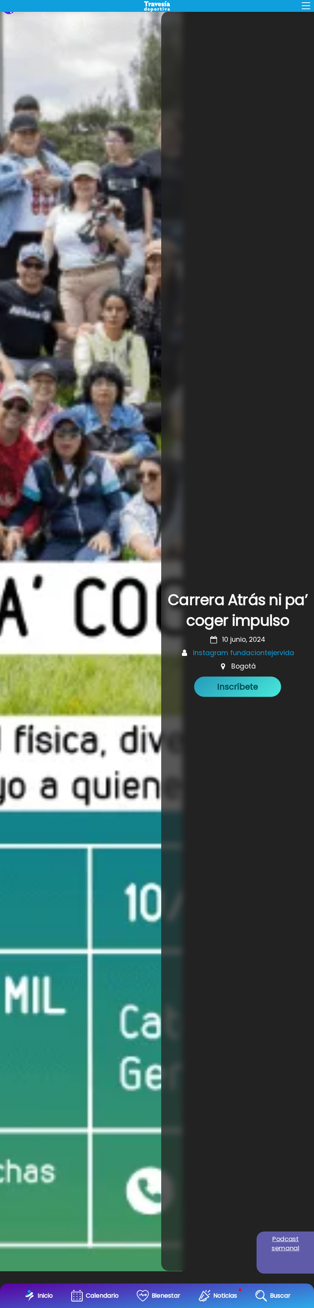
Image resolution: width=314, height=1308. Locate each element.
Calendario (102, 1295)
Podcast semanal (285, 1243)
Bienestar (166, 1295)
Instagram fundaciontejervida (243, 652)
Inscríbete (237, 686)
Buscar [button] (280, 1295)
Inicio (45, 1295)
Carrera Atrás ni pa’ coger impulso (237, 610)
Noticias (225, 1295)
